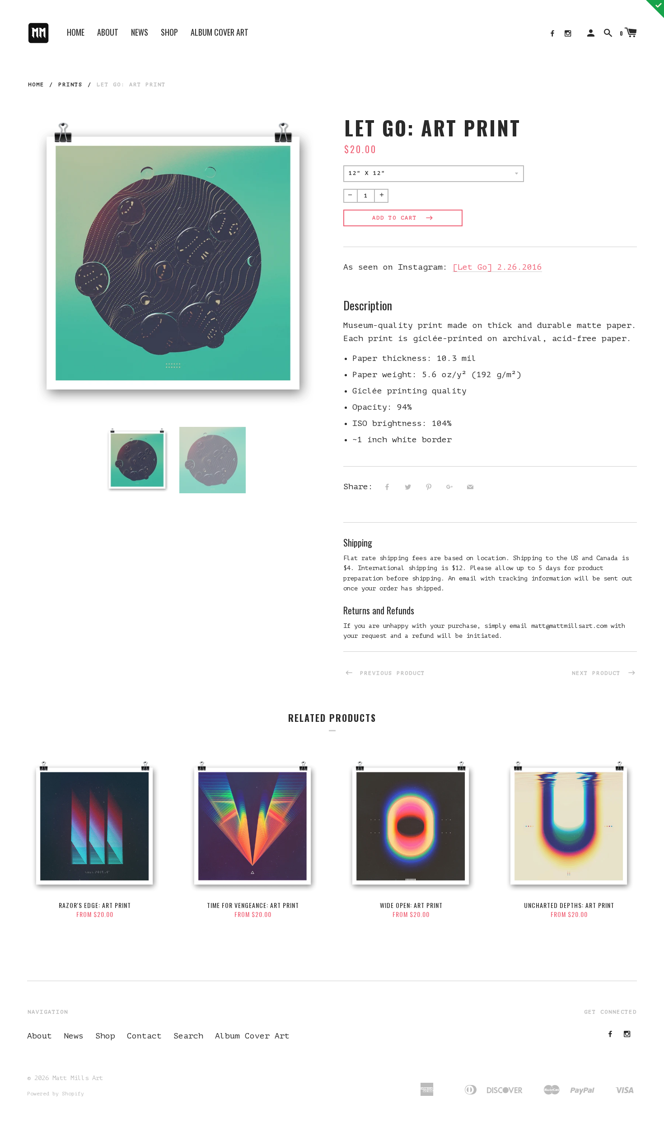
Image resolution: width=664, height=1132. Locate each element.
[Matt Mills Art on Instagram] (568, 33)
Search (188, 1035)
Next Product (598, 673)
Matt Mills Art (77, 1078)
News (139, 32)
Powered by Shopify (55, 1094)
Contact (144, 1035)
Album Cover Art (219, 32)
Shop (169, 32)
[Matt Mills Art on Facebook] (552, 33)
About (107, 32)
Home (75, 32)
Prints (70, 84)
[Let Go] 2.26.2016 (497, 266)
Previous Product (390, 673)
